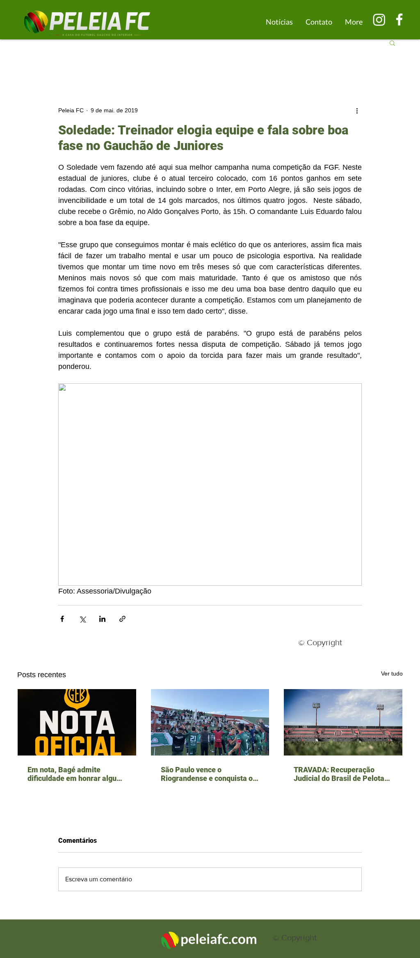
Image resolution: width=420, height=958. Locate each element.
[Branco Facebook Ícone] (399, 19)
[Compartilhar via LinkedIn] (102, 619)
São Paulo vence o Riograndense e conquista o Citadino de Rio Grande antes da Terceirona (209, 774)
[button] (392, 42)
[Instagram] (379, 19)
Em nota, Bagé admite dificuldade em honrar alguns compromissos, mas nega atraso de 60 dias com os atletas (75, 774)
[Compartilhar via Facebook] (62, 619)
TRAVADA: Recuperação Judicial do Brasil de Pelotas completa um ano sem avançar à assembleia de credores (341, 774)
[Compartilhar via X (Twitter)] (82, 619)
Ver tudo (392, 673)
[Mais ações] (357, 110)
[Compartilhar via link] (122, 619)
